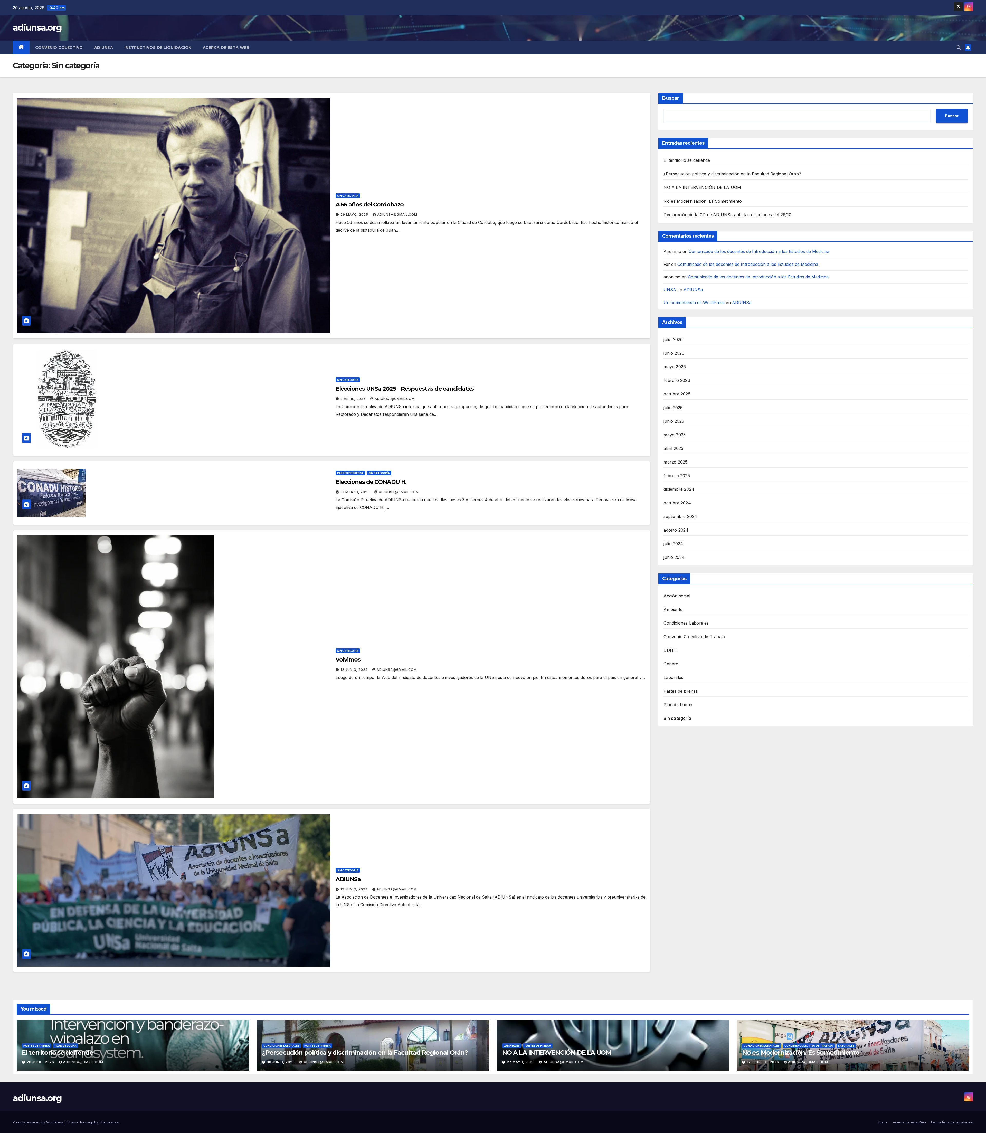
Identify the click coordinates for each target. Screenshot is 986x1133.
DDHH (670, 650)
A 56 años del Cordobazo (370, 204)
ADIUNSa (103, 47)
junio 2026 (673, 353)
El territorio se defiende (686, 160)
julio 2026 (673, 339)
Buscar (670, 98)
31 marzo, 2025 (355, 492)
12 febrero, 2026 (763, 1062)
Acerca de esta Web (226, 47)
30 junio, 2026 (281, 1062)
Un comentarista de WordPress (694, 302)
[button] (959, 47)
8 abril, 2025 (353, 399)
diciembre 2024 (678, 489)
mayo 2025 (674, 434)
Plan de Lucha (677, 704)
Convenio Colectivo (59, 47)
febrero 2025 (676, 475)
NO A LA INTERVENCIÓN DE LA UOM (702, 187)
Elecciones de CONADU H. (371, 481)
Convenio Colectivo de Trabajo (694, 636)
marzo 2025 (675, 462)
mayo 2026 (674, 366)
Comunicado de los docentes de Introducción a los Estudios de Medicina (759, 251)
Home (883, 1122)
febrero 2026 (676, 380)
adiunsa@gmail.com (397, 214)
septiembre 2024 (680, 516)
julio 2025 (672, 407)
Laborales (673, 677)
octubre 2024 (677, 502)
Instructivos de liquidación (158, 47)
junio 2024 (674, 557)
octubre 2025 (676, 393)
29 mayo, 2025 (354, 214)
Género (670, 663)
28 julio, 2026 (41, 1062)
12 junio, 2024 (354, 670)
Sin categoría (347, 195)
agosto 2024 (675, 530)
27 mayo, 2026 (521, 1062)
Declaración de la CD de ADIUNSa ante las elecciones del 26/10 (727, 214)
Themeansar (109, 1122)
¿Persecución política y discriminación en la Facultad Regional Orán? (732, 173)
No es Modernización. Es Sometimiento (702, 201)
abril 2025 (673, 448)
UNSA (669, 289)
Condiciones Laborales (686, 623)
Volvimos (348, 659)
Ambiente (672, 609)
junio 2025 (673, 421)
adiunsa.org (37, 27)
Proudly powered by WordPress (39, 1122)
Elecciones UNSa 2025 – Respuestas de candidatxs (405, 388)
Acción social (676, 595)
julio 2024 (673, 543)
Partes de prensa (350, 473)
